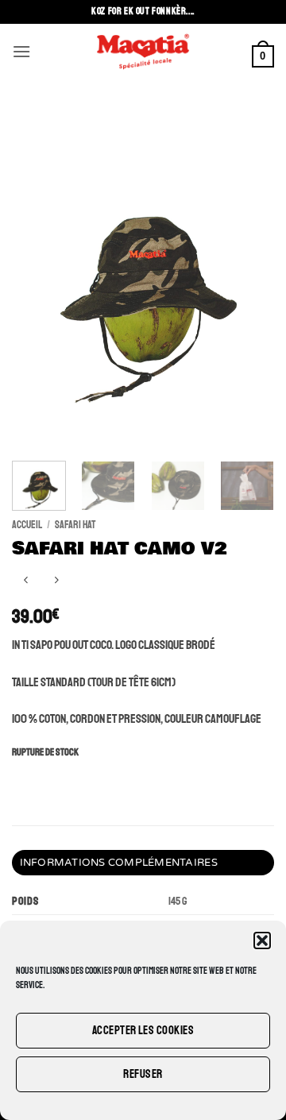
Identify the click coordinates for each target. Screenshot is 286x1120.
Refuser (142, 1074)
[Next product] (26, 581)
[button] (262, 940)
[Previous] (37, 278)
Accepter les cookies (143, 1030)
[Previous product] (56, 581)
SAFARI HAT (75, 524)
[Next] (248, 278)
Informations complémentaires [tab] (119, 862)
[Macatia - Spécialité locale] (143, 51)
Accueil (27, 524)
